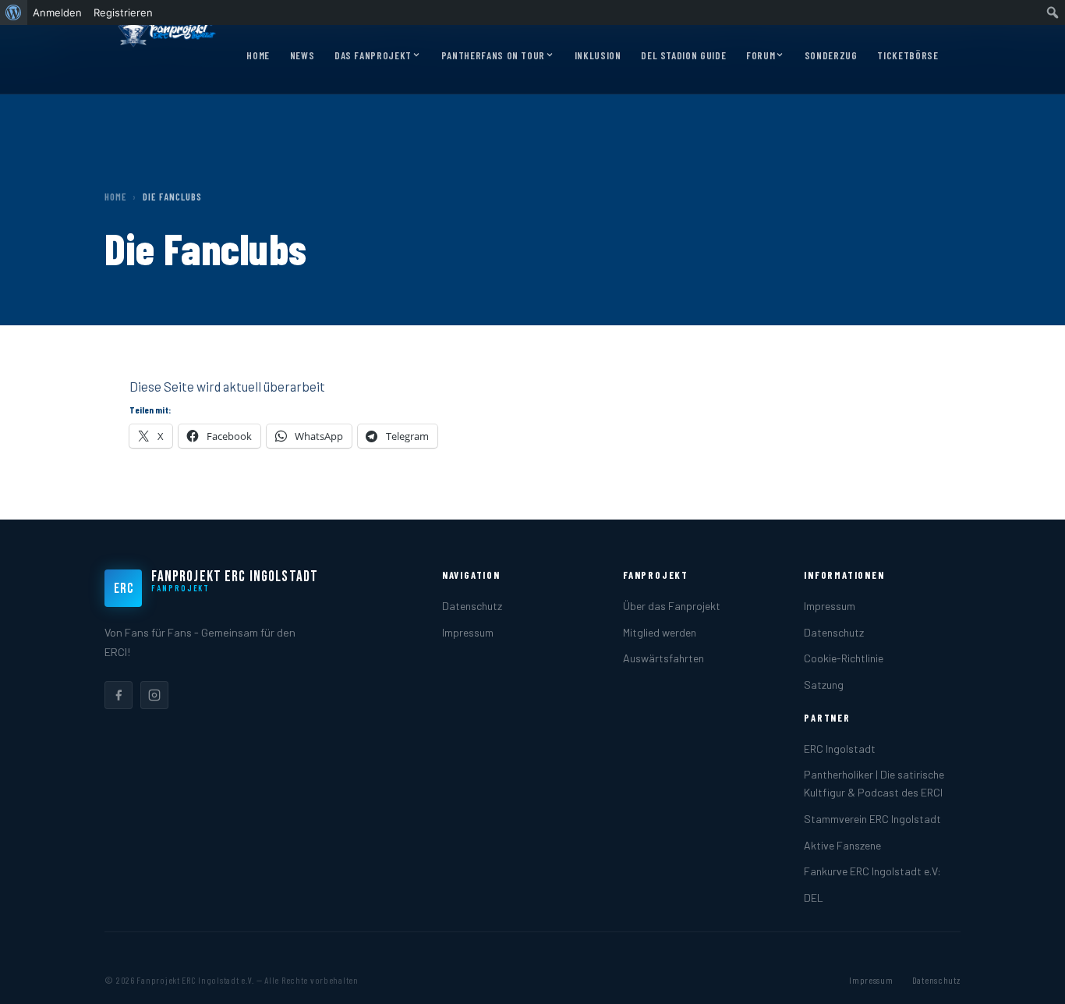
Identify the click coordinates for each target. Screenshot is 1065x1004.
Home (258, 55)
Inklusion (598, 55)
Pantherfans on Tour (493, 55)
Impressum (468, 632)
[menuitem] (13, 12)
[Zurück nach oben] (1029, 976)
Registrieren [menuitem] (123, 12)
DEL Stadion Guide (683, 55)
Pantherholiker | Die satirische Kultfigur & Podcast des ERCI (874, 783)
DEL (813, 897)
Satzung (824, 684)
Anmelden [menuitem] (57, 12)
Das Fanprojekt (373, 55)
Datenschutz (472, 605)
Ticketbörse (907, 55)
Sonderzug (831, 55)
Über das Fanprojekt (671, 605)
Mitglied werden (659, 632)
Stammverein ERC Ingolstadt (872, 818)
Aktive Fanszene (842, 845)
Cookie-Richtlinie (843, 658)
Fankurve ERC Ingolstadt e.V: (872, 871)
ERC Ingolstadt (840, 748)
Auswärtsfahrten (663, 658)
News (302, 55)
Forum (760, 55)
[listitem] (118, 695)
